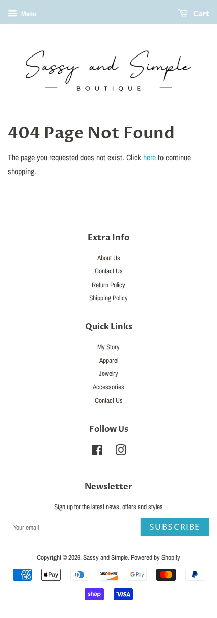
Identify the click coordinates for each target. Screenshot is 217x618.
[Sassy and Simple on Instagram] (120, 452)
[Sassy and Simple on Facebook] (97, 452)
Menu (28, 13)
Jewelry (108, 373)
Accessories (108, 386)
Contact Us (109, 270)
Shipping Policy (108, 297)
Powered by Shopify (155, 557)
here (149, 157)
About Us (108, 257)
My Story (108, 346)
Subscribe (175, 527)
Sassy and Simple (105, 557)
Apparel (108, 360)
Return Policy (108, 284)
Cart (200, 14)
